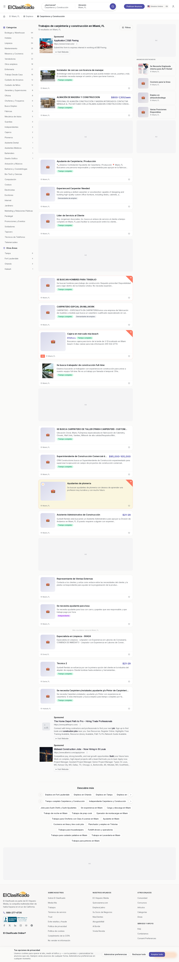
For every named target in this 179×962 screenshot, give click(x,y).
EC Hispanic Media (101, 898)
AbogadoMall (98, 921)
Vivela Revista (99, 931)
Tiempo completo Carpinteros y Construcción (65, 801)
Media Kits (52, 903)
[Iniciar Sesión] (173, 6)
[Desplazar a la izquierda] (40, 795)
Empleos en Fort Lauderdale (57, 795)
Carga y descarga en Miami (119, 808)
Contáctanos (142, 934)
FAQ (139, 929)
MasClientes (98, 917)
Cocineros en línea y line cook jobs (68, 824)
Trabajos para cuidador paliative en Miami (69, 835)
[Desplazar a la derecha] (131, 795)
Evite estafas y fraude (57, 921)
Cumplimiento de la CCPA (59, 936)
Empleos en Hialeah (125, 795)
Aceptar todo (157, 954)
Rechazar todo (139, 954)
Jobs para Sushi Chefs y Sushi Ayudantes (58, 808)
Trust (50, 917)
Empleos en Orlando (82, 795)
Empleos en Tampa (104, 795)
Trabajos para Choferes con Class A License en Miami (75, 819)
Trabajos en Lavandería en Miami (106, 835)
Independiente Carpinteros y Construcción (107, 801)
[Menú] (4, 6)
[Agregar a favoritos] (129, 88)
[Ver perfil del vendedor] (43, 484)
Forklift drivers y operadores (100, 830)
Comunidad (142, 898)
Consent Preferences (146, 938)
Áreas (139, 917)
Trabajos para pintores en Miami (85, 841)
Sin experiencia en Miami (91, 808)
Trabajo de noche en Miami (55, 813)
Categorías (142, 912)
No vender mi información (59, 940)
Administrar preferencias (115, 954)
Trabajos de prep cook (82, 813)
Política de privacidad (57, 926)
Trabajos (52, 907)
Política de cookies (56, 931)
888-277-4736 (14, 912)
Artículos (141, 907)
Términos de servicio (57, 912)
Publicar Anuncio (134, 6)
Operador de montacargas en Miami (112, 813)
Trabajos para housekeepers (71, 830)
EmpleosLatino (99, 907)
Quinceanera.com (100, 903)
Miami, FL (16, 16)
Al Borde (96, 926)
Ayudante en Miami (111, 819)
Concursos (142, 903)
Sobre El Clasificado (56, 898)
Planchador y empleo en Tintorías (103, 824)
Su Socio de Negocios (102, 912)
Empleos (29, 16)
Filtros (128, 27)
